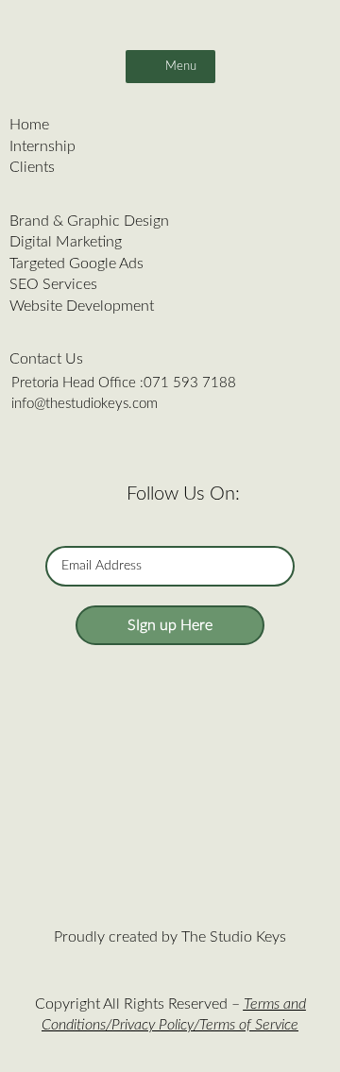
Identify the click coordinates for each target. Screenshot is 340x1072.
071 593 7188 (190, 383)
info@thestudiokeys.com (84, 404)
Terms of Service (248, 1024)
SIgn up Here (170, 625)
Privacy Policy (152, 1024)
